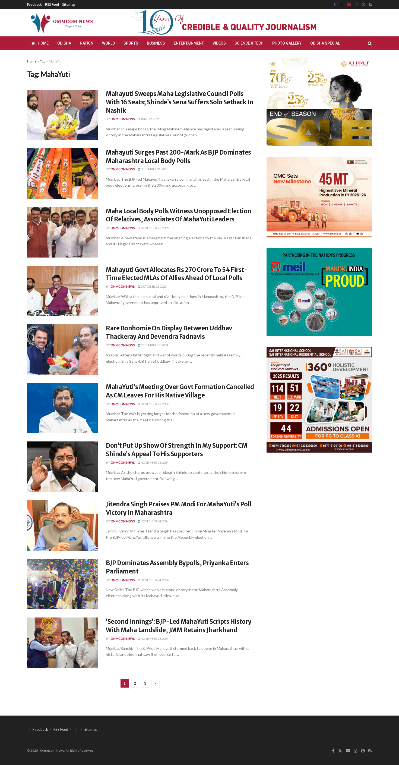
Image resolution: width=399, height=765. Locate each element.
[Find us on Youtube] (349, 5)
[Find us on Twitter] (341, 5)
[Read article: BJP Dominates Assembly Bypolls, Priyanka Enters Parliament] (62, 584)
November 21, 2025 (154, 228)
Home (43, 43)
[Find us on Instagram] (356, 5)
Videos (219, 43)
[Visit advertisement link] (237, 23)
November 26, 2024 (154, 462)
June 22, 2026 (149, 119)
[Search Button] (370, 43)
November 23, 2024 (154, 638)
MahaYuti (55, 61)
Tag (42, 61)
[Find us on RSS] (370, 5)
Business (156, 43)
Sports (130, 43)
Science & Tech (249, 43)
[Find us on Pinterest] (363, 5)
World (108, 43)
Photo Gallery (287, 43)
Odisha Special (325, 43)
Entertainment (189, 43)
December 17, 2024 (154, 345)
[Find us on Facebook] (335, 5)
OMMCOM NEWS (122, 119)
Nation (86, 43)
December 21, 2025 (154, 169)
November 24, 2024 (154, 521)
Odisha (64, 43)
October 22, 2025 (153, 286)
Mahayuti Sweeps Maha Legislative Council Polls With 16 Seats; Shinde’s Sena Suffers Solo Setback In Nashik (179, 102)
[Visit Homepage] (60, 22)
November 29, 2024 (154, 404)
